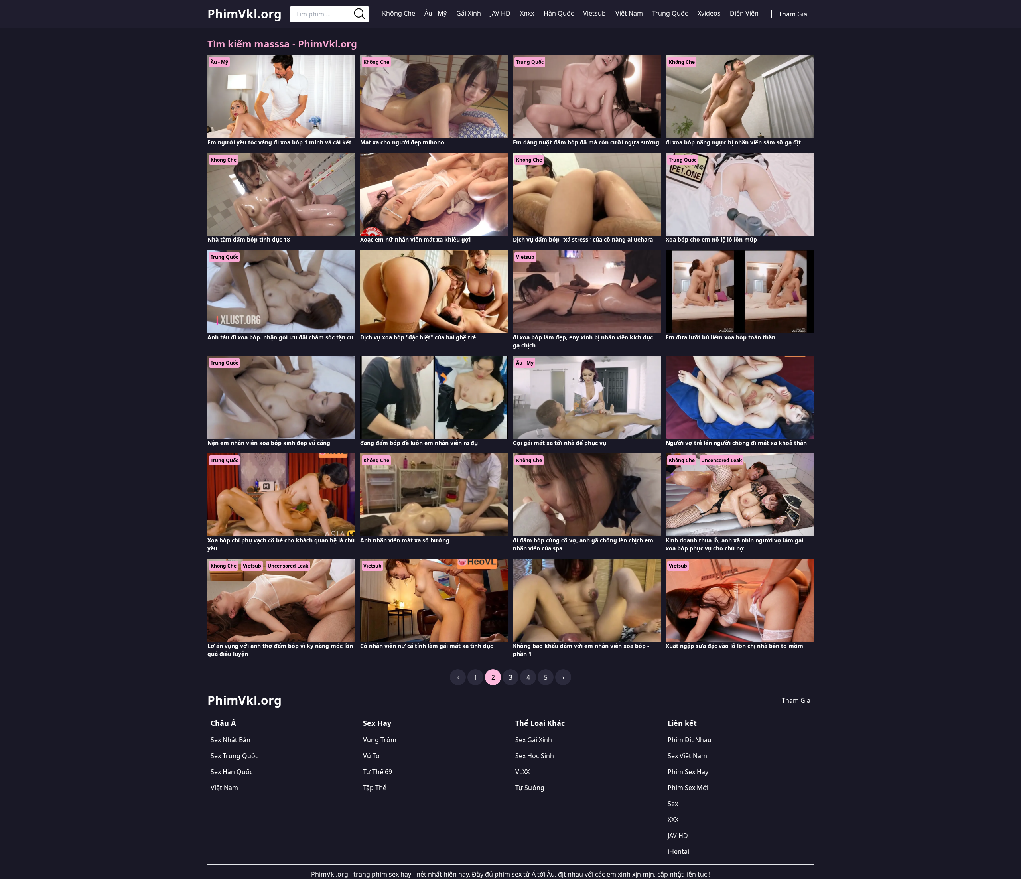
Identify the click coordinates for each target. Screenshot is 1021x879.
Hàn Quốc (559, 13)
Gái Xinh (468, 13)
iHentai (678, 851)
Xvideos (709, 13)
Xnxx (527, 13)
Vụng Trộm (379, 739)
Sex (673, 803)
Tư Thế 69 (377, 771)
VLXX (522, 771)
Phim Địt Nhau (690, 739)
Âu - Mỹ (435, 13)
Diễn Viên (744, 13)
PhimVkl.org (244, 14)
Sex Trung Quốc (234, 755)
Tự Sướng (529, 787)
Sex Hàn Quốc (232, 771)
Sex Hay (377, 723)
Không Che (398, 13)
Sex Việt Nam (687, 755)
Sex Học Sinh (534, 755)
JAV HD (500, 13)
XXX (673, 819)
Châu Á (223, 723)
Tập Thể (374, 787)
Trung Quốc (670, 13)
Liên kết (682, 723)
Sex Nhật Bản (230, 739)
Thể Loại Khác (540, 723)
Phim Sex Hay (688, 771)
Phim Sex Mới (688, 787)
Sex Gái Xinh (533, 739)
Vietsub (594, 13)
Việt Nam (629, 13)
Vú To (371, 755)
